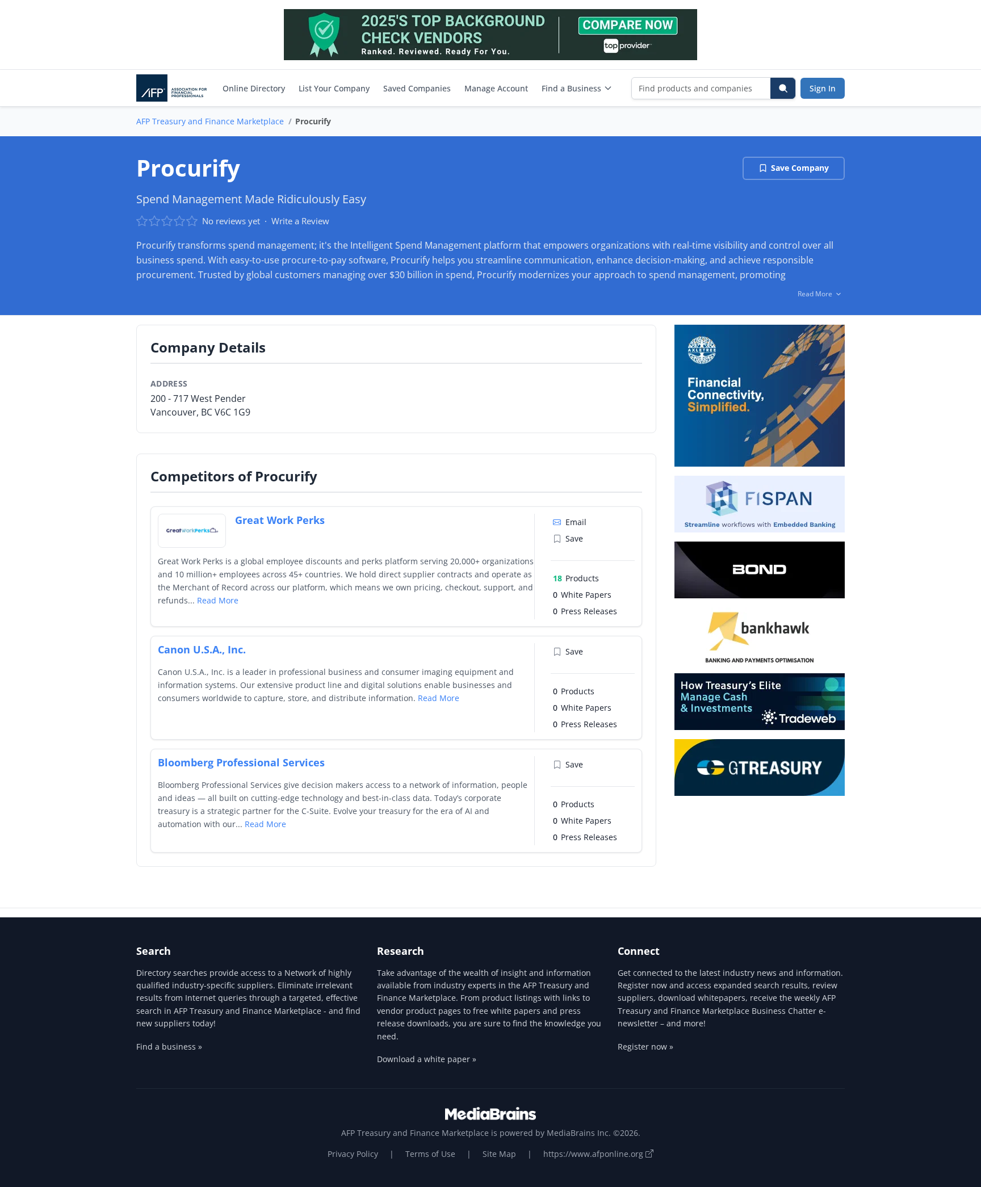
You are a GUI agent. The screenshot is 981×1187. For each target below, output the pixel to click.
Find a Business (571, 88)
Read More (217, 600)
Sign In (823, 88)
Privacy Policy (353, 1153)
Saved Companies (417, 88)
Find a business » (169, 1046)
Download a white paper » (426, 1059)
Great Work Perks (280, 520)
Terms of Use (430, 1153)
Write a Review (300, 221)
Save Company (800, 167)
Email (575, 522)
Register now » (645, 1046)
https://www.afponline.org (594, 1153)
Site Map (499, 1153)
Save (574, 538)
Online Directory (254, 88)
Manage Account (496, 88)
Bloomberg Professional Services (241, 762)
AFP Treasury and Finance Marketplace (210, 121)
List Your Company (334, 88)
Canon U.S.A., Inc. (202, 649)
